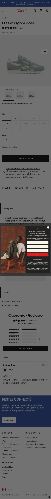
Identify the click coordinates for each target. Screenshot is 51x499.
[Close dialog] (48, 227)
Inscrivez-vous (37, 254)
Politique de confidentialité (42, 268)
